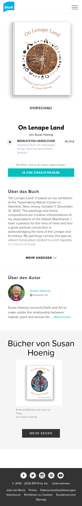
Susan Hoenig (40, 291)
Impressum (13, 495)
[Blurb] (8, 8)
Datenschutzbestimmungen (58, 490)
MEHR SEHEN (41, 433)
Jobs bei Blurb (15, 490)
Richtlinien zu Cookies (38, 495)
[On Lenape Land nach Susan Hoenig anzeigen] (40, 58)
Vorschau (41, 108)
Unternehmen (61, 483)
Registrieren (56, 7)
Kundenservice (66, 495)
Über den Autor (24, 277)
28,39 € (69, 141)
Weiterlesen (62, 317)
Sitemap (41, 499)
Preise (33, 490)
